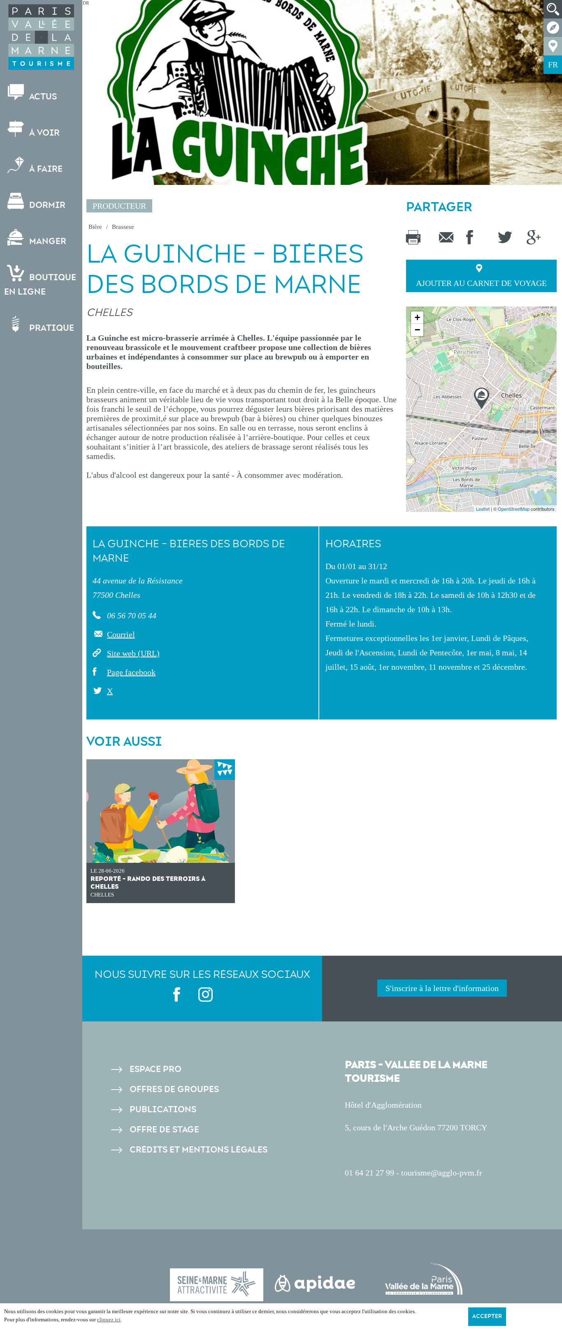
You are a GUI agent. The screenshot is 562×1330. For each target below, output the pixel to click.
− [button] (417, 330)
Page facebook (131, 672)
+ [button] (417, 317)
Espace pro (155, 1069)
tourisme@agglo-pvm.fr (441, 1172)
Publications (163, 1109)
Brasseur (123, 227)
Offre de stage (164, 1130)
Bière (95, 227)
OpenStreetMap (513, 508)
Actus (42, 97)
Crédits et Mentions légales (198, 1150)
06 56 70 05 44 (130, 615)
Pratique (50, 328)
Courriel (121, 634)
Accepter (487, 1316)
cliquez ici (109, 1319)
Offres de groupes (174, 1089)
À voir (43, 133)
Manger (46, 241)
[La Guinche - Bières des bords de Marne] (481, 398)
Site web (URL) (133, 653)
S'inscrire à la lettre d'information (442, 988)
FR (553, 64)
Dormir (46, 205)
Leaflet (483, 508)
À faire (45, 169)
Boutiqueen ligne (40, 284)
